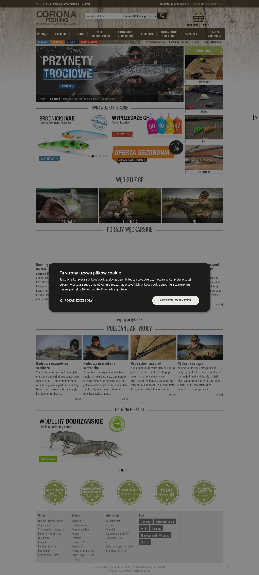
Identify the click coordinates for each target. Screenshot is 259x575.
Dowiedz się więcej (114, 289)
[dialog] (129, 287)
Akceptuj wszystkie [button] (176, 300)
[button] (76, 300)
